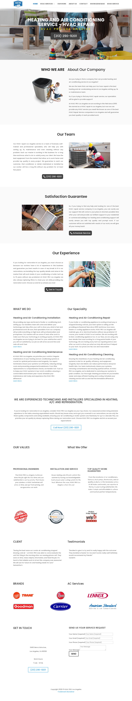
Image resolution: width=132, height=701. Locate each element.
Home (35, 4)
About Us (73, 4)
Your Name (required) (77, 634)
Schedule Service (81, 233)
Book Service (113, 4)
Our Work (61, 4)
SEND (73, 653)
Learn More (17, 347)
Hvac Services (46, 4)
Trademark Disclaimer (66, 692)
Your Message (74, 650)
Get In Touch (55, 289)
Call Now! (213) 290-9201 (66, 427)
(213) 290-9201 (65, 36)
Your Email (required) (77, 638)
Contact (83, 4)
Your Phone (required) (77, 642)
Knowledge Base (97, 4)
